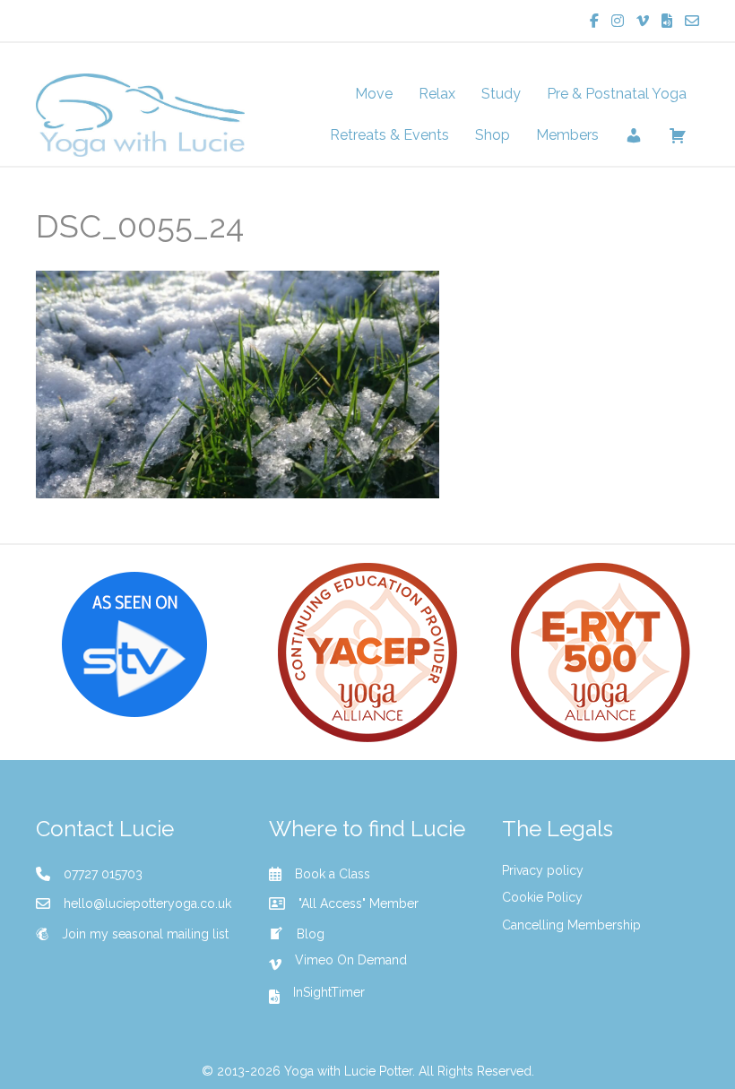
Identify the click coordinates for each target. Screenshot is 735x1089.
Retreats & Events (389, 134)
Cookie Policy (542, 897)
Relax (437, 93)
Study (501, 93)
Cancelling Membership (571, 925)
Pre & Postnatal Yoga (617, 93)
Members (567, 134)
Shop (492, 134)
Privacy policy (543, 870)
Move (374, 93)
